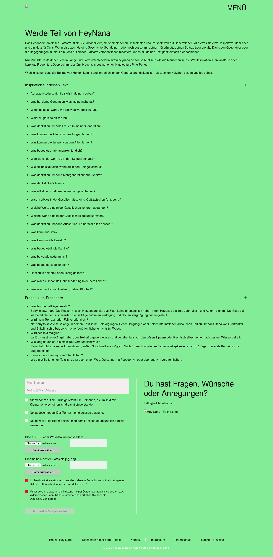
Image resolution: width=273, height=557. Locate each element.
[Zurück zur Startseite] (43, 7)
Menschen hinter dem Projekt (101, 540)
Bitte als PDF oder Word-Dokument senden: (54, 437)
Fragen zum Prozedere (44, 297)
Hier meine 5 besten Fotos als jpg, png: (51, 459)
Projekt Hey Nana (60, 540)
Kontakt (136, 540)
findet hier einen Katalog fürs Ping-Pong (119, 64)
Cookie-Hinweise (212, 540)
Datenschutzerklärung (43, 498)
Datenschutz (183, 540)
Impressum (157, 540)
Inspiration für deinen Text (46, 84)
